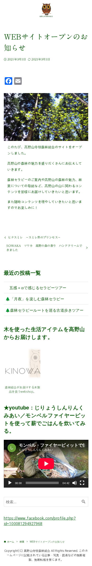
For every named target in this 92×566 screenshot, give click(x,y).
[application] (46, 464)
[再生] (10, 483)
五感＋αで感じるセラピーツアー (35, 287)
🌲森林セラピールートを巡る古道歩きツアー (44, 310)
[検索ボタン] (83, 502)
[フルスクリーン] (82, 483)
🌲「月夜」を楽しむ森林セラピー (34, 298)
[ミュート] (74, 483)
